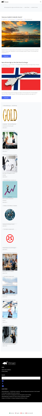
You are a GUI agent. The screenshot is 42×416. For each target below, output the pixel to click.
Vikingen (37, 64)
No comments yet (28, 19)
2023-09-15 (5, 64)
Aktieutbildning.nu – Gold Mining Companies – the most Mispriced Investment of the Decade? (21, 391)
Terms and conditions (6, 369)
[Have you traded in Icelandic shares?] (21, 34)
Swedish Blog (20, 19)
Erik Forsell (12, 19)
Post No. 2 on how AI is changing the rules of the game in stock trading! (16, 394)
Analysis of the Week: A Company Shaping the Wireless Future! (14, 398)
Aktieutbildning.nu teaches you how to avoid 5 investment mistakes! (15, 396)
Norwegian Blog (31, 64)
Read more (6, 56)
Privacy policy (5, 371)
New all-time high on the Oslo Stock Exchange (15, 62)
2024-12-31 (5, 19)
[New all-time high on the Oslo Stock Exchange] (21, 79)
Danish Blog (25, 64)
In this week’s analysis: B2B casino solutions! (11, 393)
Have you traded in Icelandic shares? (12, 17)
